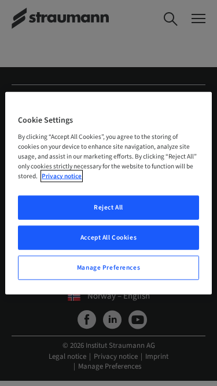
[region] (108, 193)
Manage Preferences (108, 268)
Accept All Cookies (108, 237)
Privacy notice (62, 176)
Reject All (108, 207)
